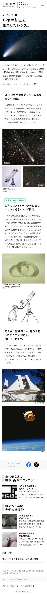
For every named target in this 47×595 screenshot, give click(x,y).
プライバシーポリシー (9, 586)
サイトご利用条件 (26, 586)
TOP (3, 579)
